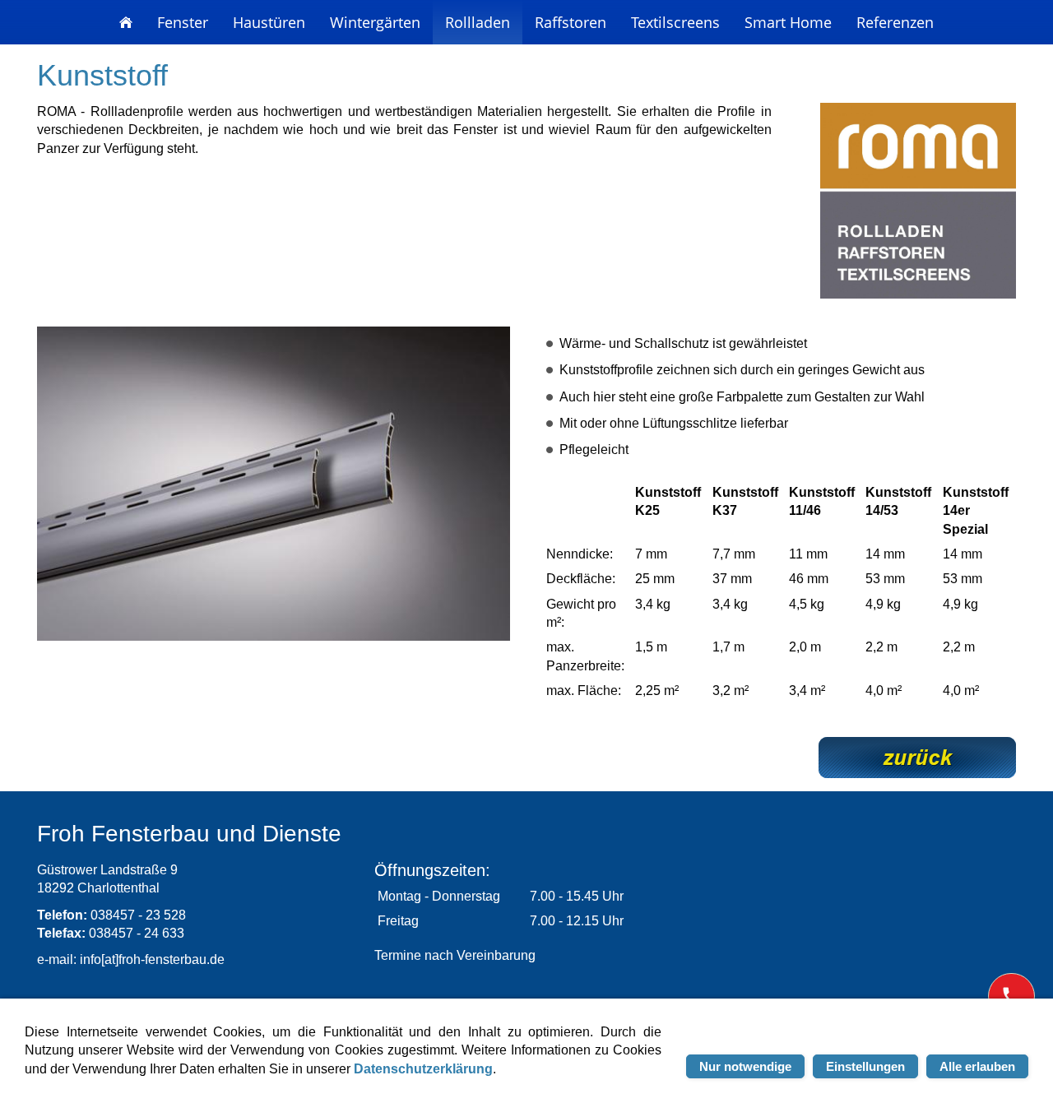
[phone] (1011, 996)
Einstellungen (865, 1066)
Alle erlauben (977, 1066)
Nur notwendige (745, 1066)
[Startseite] (126, 22)
